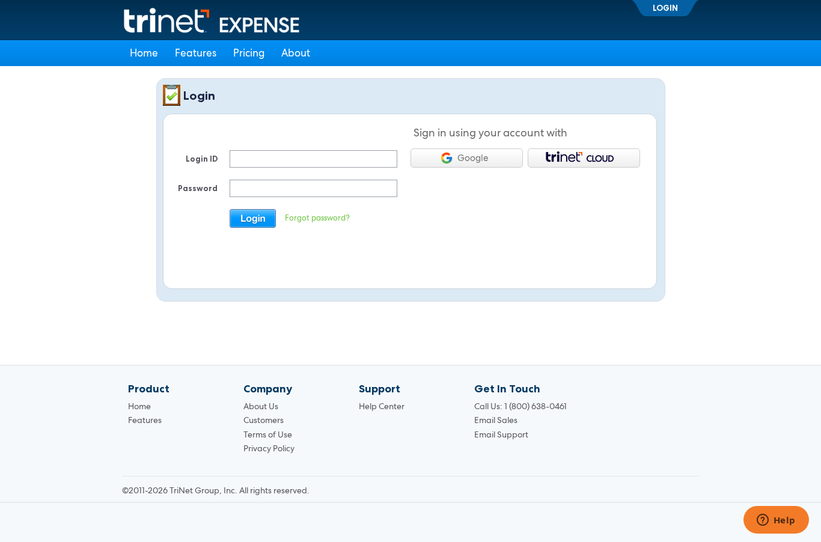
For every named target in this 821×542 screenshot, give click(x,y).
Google (472, 158)
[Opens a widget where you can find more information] (776, 521)
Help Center (381, 406)
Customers (263, 420)
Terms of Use (267, 434)
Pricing (248, 52)
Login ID (202, 158)
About (295, 52)
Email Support (501, 434)
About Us (260, 406)
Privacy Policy (269, 448)
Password (198, 188)
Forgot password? (317, 218)
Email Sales (495, 420)
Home (144, 52)
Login (665, 8)
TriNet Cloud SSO (583, 158)
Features (195, 52)
